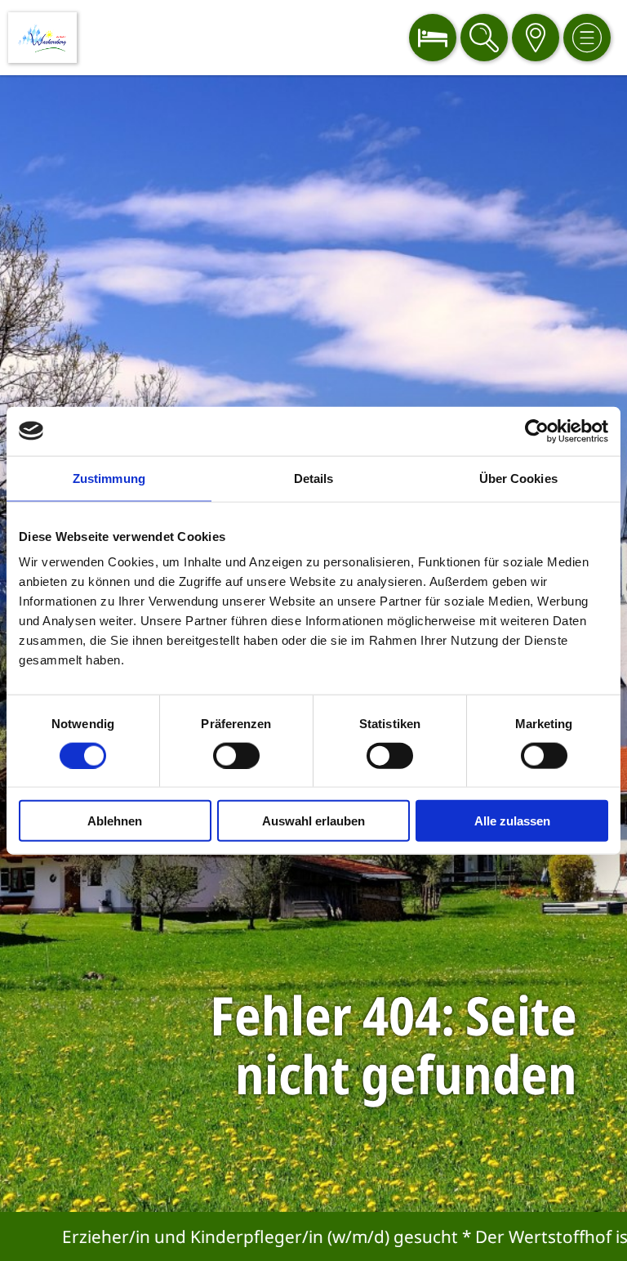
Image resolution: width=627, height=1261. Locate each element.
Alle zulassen (512, 821)
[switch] (236, 755)
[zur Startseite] (42, 37)
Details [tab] (314, 478)
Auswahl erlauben (313, 821)
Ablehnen (114, 821)
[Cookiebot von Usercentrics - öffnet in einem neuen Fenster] (536, 430)
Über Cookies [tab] (518, 478)
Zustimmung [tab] (109, 478)
